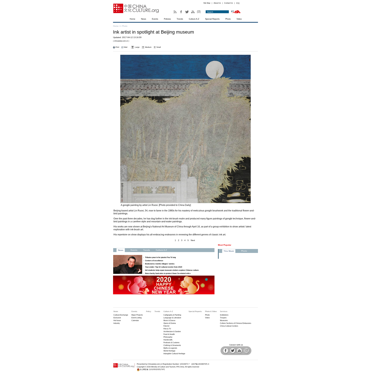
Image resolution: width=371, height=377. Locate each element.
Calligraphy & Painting (172, 315)
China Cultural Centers (229, 326)
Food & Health (169, 334)
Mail (125, 47)
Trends (180, 19)
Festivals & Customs (171, 343)
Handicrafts (167, 340)
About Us (217, 3)
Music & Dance (169, 320)
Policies (167, 19)
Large (137, 47)
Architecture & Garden (172, 332)
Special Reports (212, 19)
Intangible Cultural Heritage (174, 354)
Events (155, 19)
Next (193, 240)
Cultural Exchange (120, 315)
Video (239, 19)
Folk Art (166, 326)
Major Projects (137, 315)
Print (117, 47)
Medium (148, 47)
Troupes (223, 318)
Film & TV (167, 329)
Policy (148, 311)
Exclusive (117, 318)
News (143, 19)
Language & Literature (172, 318)
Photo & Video (211, 311)
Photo (228, 19)
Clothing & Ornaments (172, 345)
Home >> (117, 26)
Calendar (135, 320)
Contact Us (228, 3)
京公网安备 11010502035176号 (152, 369)
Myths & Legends (170, 348)
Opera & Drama (169, 323)
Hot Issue (117, 320)
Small (158, 47)
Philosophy (167, 337)
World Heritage (169, 351)
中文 (238, 3)
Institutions (224, 315)
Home (132, 19)
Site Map (206, 3)
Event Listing (136, 318)
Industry (116, 323)
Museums (224, 320)
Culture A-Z (194, 19)
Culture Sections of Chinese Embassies (235, 323)
